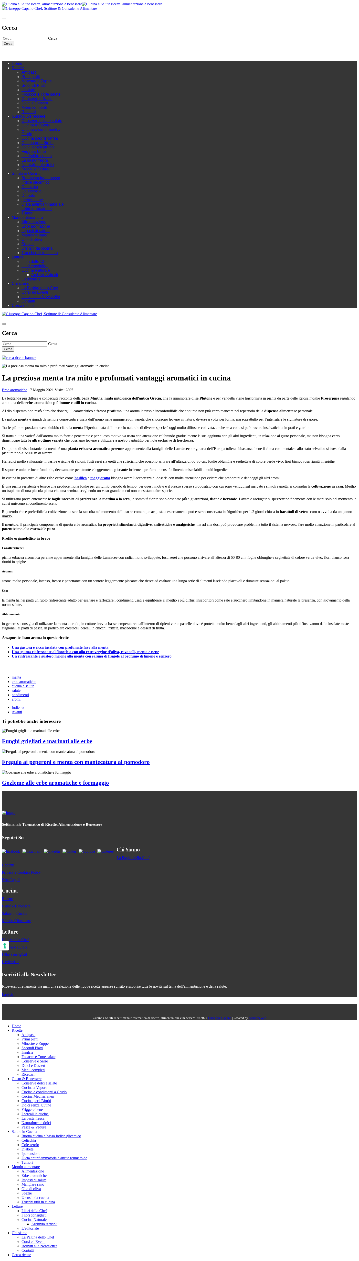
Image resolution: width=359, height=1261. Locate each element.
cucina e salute (23, 686)
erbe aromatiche (24, 682)
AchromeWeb (257, 1018)
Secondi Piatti (33, 85)
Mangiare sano (34, 235)
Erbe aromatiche (35, 226)
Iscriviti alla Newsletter (40, 297)
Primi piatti (30, 77)
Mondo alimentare (27, 217)
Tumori (27, 213)
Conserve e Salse (37, 99)
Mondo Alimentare (16, 921)
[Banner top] (49, 8)
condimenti (20, 695)
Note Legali (11, 880)
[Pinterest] (38, 54)
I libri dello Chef (35, 261)
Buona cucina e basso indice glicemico (40, 180)
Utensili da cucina (37, 248)
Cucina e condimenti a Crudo (44, 1092)
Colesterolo (31, 191)
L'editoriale (31, 279)
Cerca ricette (23, 305)
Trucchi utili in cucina (39, 253)
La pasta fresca (34, 160)
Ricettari (28, 112)
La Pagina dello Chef (39, 288)
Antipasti (29, 72)
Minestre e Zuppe (36, 81)
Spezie (27, 244)
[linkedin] (33, 54)
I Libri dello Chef (15, 940)
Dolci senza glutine (38, 147)
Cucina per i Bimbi (37, 143)
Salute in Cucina (26, 173)
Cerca (8, 43)
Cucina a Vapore (36, 125)
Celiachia (29, 187)
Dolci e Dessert (34, 103)
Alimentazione (33, 222)
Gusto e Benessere (16, 906)
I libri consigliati (34, 266)
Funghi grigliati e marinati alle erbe (47, 741)
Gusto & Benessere (28, 116)
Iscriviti (8, 995)
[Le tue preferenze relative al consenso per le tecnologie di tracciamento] (4, 945)
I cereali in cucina (36, 156)
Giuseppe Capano (220, 1018)
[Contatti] (14, 54)
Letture (18, 257)
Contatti (28, 301)
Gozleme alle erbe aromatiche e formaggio (55, 783)
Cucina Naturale (35, 270)
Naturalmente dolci (37, 165)
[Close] (4, 18)
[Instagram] (23, 54)
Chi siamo (20, 283)
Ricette (18, 68)
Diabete (28, 195)
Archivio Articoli (44, 275)
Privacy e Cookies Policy (21, 872)
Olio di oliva (31, 239)
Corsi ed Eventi (34, 292)
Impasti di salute (35, 231)
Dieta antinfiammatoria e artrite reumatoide (42, 206)
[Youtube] (28, 54)
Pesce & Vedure (35, 169)
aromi (16, 699)
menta (16, 677)
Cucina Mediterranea (39, 138)
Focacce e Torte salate (41, 94)
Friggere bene (33, 151)
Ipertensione (32, 200)
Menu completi (34, 107)
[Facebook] (19, 54)
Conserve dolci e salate (41, 121)
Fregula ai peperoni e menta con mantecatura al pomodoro (76, 762)
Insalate (28, 90)
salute (16, 690)
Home (17, 63)
